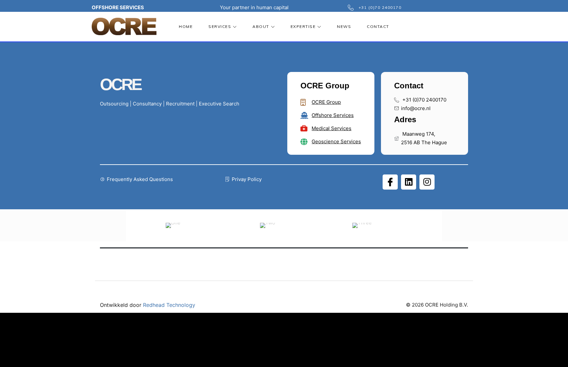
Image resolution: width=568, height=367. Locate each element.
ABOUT (260, 26)
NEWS (344, 26)
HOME (186, 26)
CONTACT (378, 26)
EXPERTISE (303, 26)
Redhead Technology (169, 305)
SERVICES (219, 26)
